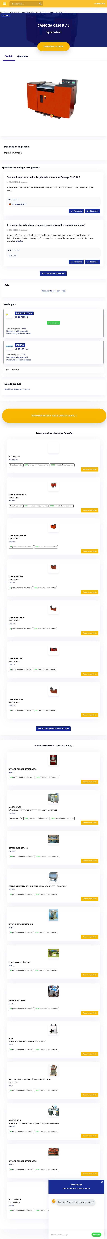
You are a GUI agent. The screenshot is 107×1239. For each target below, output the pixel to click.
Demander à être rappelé (17, 331)
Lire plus (19, 241)
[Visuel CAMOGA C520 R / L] (53, 98)
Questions (22, 56)
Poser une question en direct (18, 333)
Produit (9, 56)
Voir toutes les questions (53, 273)
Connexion (99, 4)
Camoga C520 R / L (19, 204)
